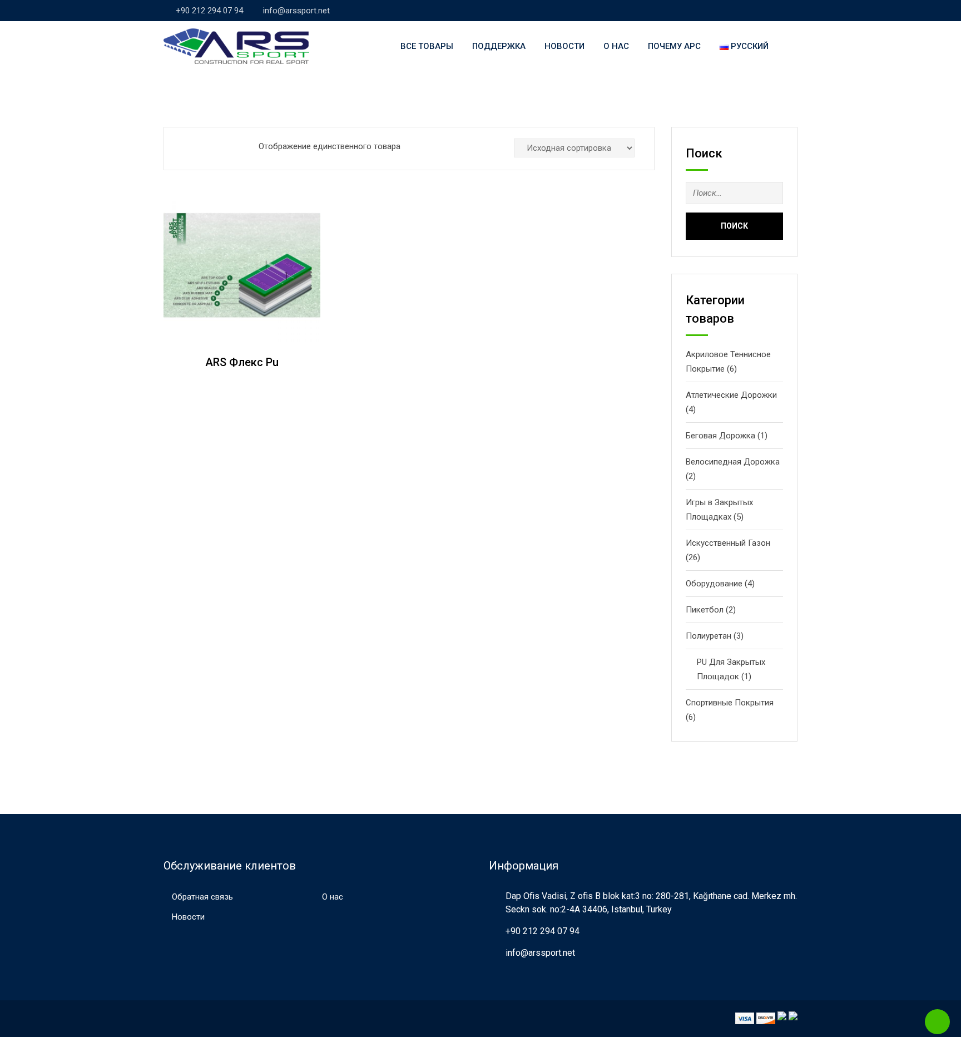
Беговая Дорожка (720, 436)
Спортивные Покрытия (730, 703)
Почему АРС (674, 46)
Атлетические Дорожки (731, 395)
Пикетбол (705, 610)
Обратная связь (202, 897)
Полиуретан (708, 636)
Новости (564, 46)
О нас (616, 46)
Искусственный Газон (728, 543)
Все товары (426, 46)
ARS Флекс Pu (242, 362)
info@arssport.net (296, 11)
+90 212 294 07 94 (209, 11)
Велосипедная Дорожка (733, 462)
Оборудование (714, 584)
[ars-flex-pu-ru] (242, 265)
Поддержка (499, 46)
